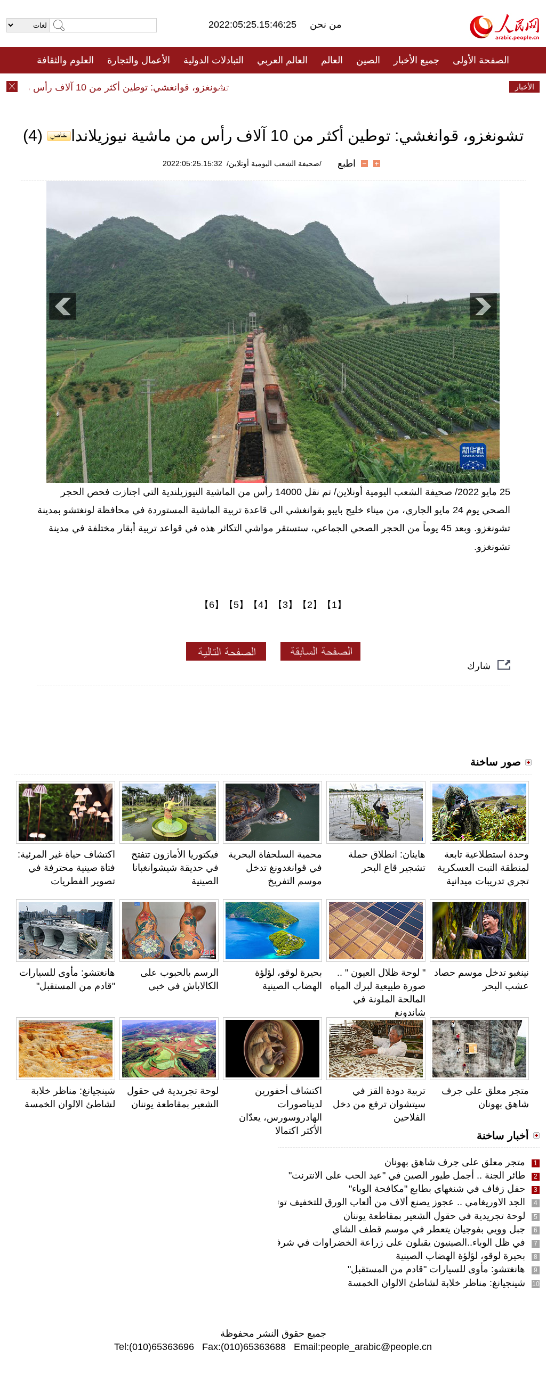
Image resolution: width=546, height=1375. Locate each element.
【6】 (211, 604)
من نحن (326, 24)
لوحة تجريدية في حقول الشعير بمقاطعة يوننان (434, 1216)
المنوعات (311, 86)
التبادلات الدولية (213, 60)
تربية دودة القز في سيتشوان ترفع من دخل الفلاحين (379, 1104)
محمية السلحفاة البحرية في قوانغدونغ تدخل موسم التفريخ (275, 867)
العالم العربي (282, 60)
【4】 (260, 604)
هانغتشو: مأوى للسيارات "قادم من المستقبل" (436, 1269)
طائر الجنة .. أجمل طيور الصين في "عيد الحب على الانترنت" (406, 1175)
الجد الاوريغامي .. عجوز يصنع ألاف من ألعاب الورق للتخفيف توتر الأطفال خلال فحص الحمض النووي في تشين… (304, 1202)
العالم (332, 60)
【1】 (334, 604)
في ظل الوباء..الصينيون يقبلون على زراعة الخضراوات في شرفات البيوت (381, 1242)
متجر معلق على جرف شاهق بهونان (454, 1162)
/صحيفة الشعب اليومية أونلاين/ (274, 163)
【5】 (236, 604)
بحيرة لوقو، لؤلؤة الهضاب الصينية (460, 1255)
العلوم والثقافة (65, 60)
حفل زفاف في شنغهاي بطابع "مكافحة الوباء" (437, 1188)
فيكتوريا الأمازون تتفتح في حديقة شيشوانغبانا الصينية (175, 867)
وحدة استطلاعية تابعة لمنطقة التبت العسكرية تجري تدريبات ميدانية (483, 867)
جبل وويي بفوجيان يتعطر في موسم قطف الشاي (428, 1229)
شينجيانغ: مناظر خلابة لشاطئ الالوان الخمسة (436, 1283)
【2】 (310, 604)
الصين (368, 60)
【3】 (285, 604)
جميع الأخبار (416, 60)
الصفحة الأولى (481, 60)
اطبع (347, 163)
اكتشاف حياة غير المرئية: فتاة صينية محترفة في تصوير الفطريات (66, 867)
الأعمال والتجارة (138, 60)
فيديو (227, 86)
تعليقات (265, 86)
